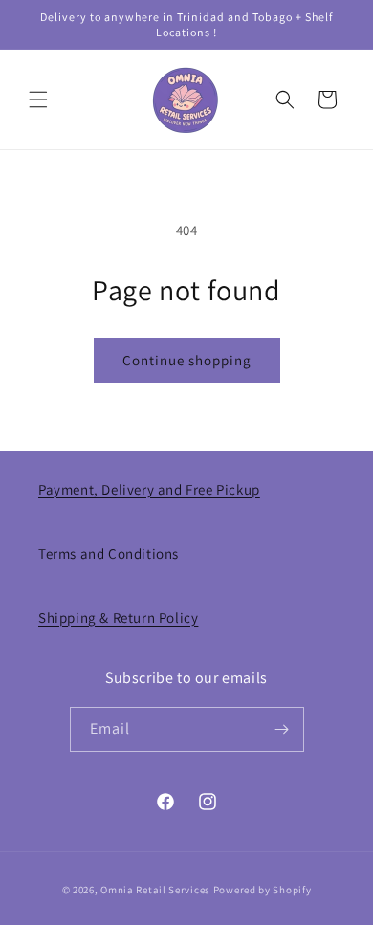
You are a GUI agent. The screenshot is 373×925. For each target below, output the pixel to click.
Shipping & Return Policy (118, 617)
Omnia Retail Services (155, 889)
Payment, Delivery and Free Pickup (149, 489)
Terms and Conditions (108, 553)
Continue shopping (187, 360)
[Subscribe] (282, 729)
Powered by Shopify (262, 889)
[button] (38, 99)
